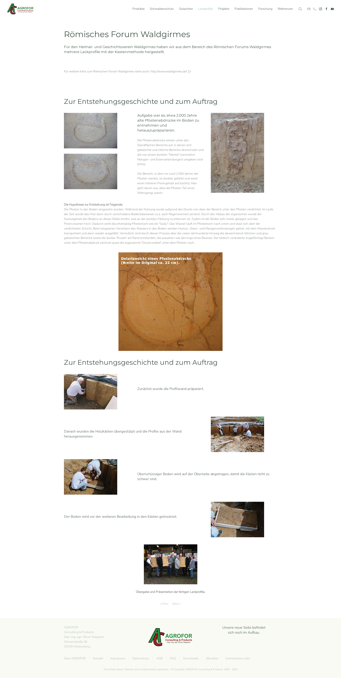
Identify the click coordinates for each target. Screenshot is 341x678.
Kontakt (98, 658)
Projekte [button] (223, 9)
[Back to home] (21, 9)
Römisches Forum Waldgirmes (127, 34)
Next (175, 604)
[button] (300, 9)
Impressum (117, 658)
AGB (159, 658)
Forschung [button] (265, 9)
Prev (165, 604)
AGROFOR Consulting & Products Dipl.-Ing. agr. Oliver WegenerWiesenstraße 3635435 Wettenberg (84, 636)
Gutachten (186, 9)
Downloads (190, 658)
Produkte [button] (138, 9)
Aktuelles (212, 658)
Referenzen (285, 9)
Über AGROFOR (75, 658)
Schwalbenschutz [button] (162, 9)
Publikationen (244, 9)
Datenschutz (140, 658)
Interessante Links (238, 658)
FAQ (173, 658)
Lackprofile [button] (205, 9)
